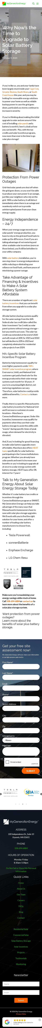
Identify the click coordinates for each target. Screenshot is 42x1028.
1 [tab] (16, 804)
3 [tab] (23, 804)
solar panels (23, 123)
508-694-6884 (13, 601)
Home (21, 883)
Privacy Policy (21, 1014)
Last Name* (7, 673)
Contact (21, 918)
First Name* (7, 662)
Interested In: (8, 736)
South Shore (23, 92)
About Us (21, 888)
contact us (28, 601)
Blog (21, 912)
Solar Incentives (21, 946)
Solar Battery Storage (21, 941)
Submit (21, 1000)
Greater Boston (9, 92)
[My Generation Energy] (14, 4)
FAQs (21, 906)
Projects (21, 952)
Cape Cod (34, 88)
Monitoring (21, 964)
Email (4, 683)
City (4, 715)
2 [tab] (19, 804)
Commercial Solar (21, 935)
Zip (3, 726)
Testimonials (21, 958)
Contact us (25, 394)
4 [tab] (26, 804)
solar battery (13, 258)
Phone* (5, 694)
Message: (6, 745)
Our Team (21, 894)
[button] (33, 3)
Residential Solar (21, 929)
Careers (21, 900)
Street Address (9, 704)
